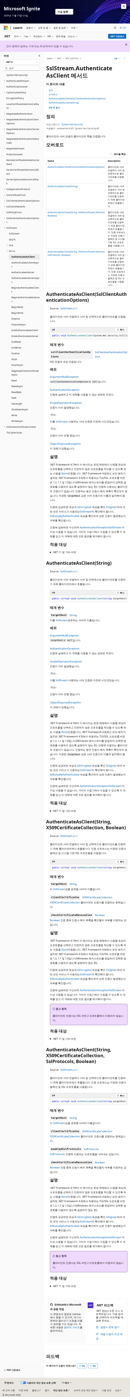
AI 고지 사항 (9, 1390)
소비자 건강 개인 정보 (85, 1390)
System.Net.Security (72, 124)
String (73, 615)
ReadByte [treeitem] (16, 392)
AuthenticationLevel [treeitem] (16, 86)
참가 (47, 1390)
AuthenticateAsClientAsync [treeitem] (25, 264)
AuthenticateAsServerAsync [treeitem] (25, 279)
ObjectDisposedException (65, 444)
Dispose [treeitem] (15, 318)
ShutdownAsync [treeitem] (19, 409)
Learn (50, 58)
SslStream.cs (67, 308)
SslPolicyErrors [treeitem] (14, 212)
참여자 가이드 (72, 1327)
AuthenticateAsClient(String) (64, 102)
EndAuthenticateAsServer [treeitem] (25, 336)
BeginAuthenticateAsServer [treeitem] (25, 299)
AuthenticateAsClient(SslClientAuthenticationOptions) (77, 98)
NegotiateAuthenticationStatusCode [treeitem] (22, 140)
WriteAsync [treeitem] (17, 420)
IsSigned (111, 507)
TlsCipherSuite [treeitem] (14, 432)
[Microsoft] (6, 28)
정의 (51, 90)
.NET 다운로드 (117, 36)
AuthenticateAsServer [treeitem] (22, 272)
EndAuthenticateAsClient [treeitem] (24, 330)
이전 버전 (23, 1390)
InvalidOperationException (66, 403)
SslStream (62, 421)
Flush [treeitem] (14, 359)
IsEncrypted (84, 507)
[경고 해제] (123, 6)
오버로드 (53, 94)
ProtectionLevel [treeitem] (14, 154)
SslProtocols (91, 1149)
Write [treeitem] (14, 415)
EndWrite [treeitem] (16, 347)
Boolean (100, 915)
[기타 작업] (124, 58)
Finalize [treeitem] (15, 353)
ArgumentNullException (64, 377)
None (64, 473)
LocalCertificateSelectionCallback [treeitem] (22, 106)
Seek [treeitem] (13, 397)
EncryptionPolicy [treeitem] (15, 98)
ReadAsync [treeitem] (17, 386)
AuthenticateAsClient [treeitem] (23, 256)
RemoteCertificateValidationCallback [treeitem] (22, 162)
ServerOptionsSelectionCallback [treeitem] (22, 181)
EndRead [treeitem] (16, 341)
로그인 (123, 27)
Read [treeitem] (14, 380)
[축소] (39, 55)
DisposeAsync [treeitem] (18, 324)
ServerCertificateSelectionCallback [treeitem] (22, 171)
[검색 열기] (115, 28)
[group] (88, 335)
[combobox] (22, 61)
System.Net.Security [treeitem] (17, 75)
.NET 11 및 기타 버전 (64, 552)
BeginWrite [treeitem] (17, 312)
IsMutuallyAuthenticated (64, 516)
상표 (117, 1390)
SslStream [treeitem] (14, 233)
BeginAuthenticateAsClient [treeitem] (25, 289)
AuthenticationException (64, 390)
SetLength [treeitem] (16, 403)
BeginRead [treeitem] (17, 307)
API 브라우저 (71, 58)
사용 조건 (106, 1390)
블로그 (35, 1390)
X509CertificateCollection (97, 897)
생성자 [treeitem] (12, 239)
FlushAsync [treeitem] (17, 364)
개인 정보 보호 (60, 1390)
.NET (59, 58)
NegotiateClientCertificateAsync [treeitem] (25, 372)
